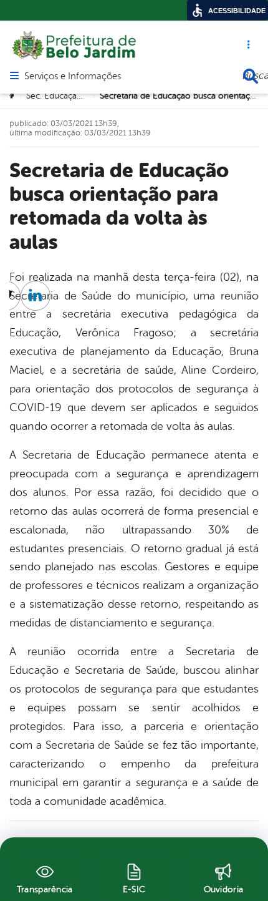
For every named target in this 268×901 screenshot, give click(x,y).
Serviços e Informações (72, 77)
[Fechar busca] (250, 76)
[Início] (13, 96)
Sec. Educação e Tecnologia (80, 95)
